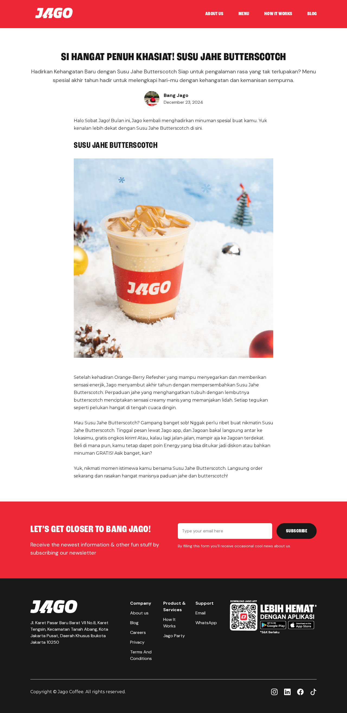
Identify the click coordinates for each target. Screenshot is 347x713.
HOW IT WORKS (278, 13)
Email (200, 613)
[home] (54, 14)
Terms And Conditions (141, 655)
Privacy (137, 642)
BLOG (312, 13)
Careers (138, 632)
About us (139, 613)
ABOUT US (214, 13)
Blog (134, 623)
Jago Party (174, 636)
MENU (244, 13)
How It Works (169, 623)
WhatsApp (206, 623)
